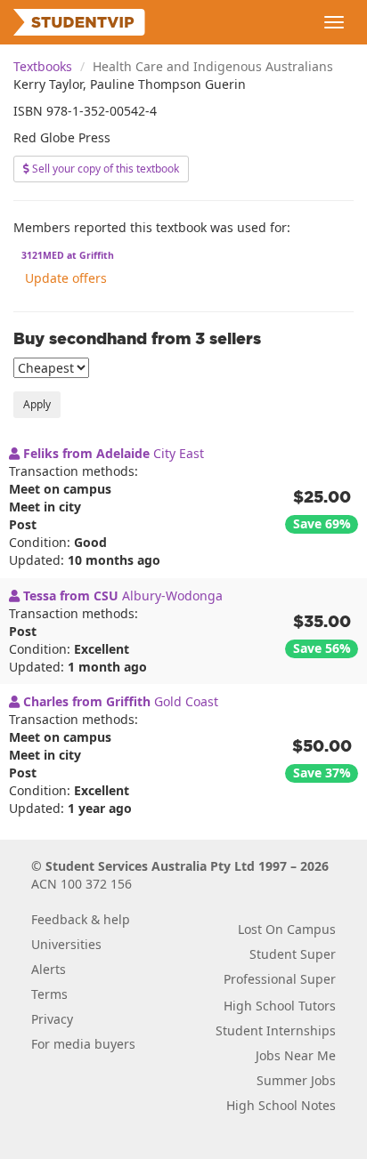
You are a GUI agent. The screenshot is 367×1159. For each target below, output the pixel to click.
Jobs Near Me (296, 1055)
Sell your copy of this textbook (104, 168)
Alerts (48, 969)
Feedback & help (80, 919)
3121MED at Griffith (67, 255)
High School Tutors (280, 1005)
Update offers (66, 278)
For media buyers (83, 1043)
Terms (49, 994)
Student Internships (276, 1030)
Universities (66, 944)
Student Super (292, 954)
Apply (37, 404)
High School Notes (281, 1105)
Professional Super (280, 978)
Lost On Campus (287, 929)
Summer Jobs (296, 1080)
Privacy (52, 1018)
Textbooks (42, 66)
